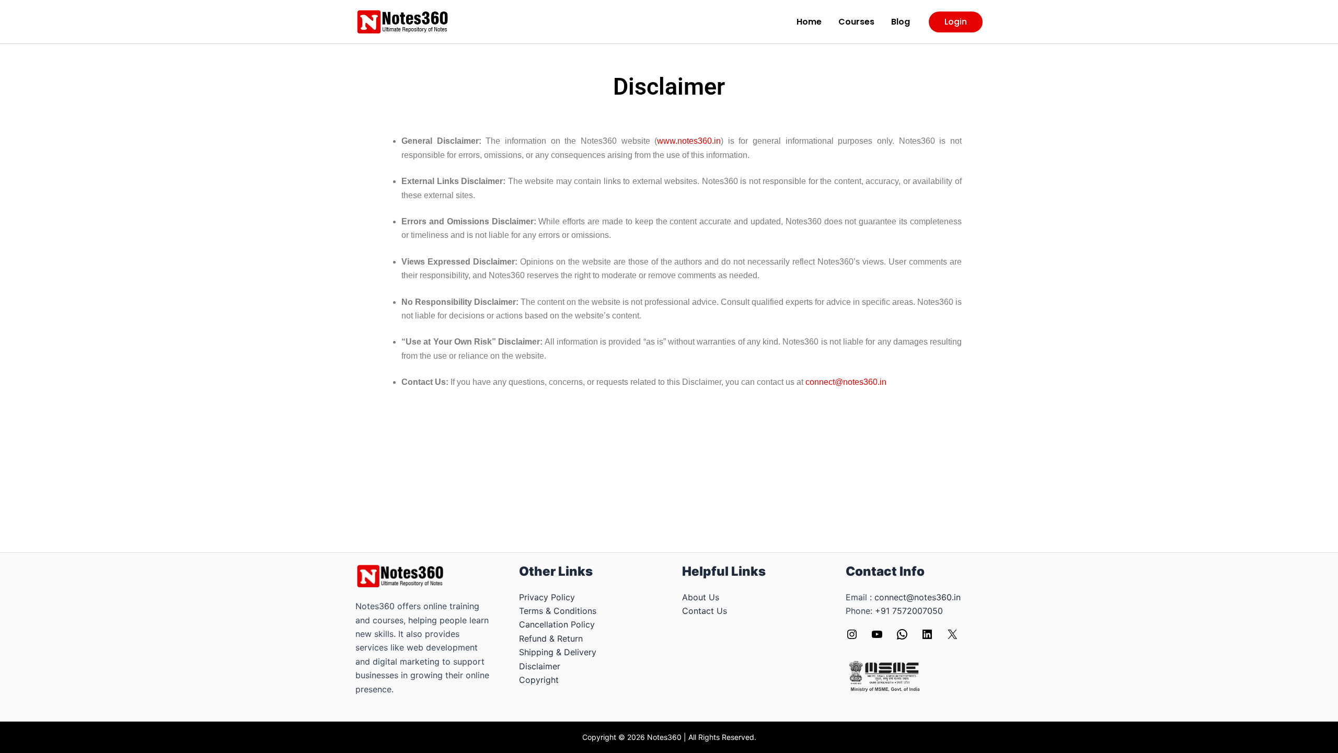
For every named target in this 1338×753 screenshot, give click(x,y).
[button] (956, 22)
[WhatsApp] (902, 637)
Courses (856, 22)
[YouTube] (877, 637)
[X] (952, 637)
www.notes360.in (689, 140)
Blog (900, 22)
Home (809, 22)
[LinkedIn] (927, 637)
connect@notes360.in (845, 382)
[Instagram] (852, 637)
